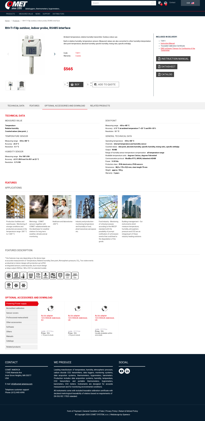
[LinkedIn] (127, 373)
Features (34, 105)
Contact (172, 3)
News (37, 14)
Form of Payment (74, 411)
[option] (31, 54)
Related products (100, 105)
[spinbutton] (65, 84)
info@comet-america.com (21, 384)
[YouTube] (122, 373)
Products (10, 14)
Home (7, 21)
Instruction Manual (168, 43)
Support (46, 14)
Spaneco (126, 414)
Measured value (26, 14)
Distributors (58, 14)
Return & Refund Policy (128, 411)
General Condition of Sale (93, 411)
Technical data (15, 105)
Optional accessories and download (65, 105)
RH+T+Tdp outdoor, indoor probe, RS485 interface (41, 21)
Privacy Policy (111, 411)
